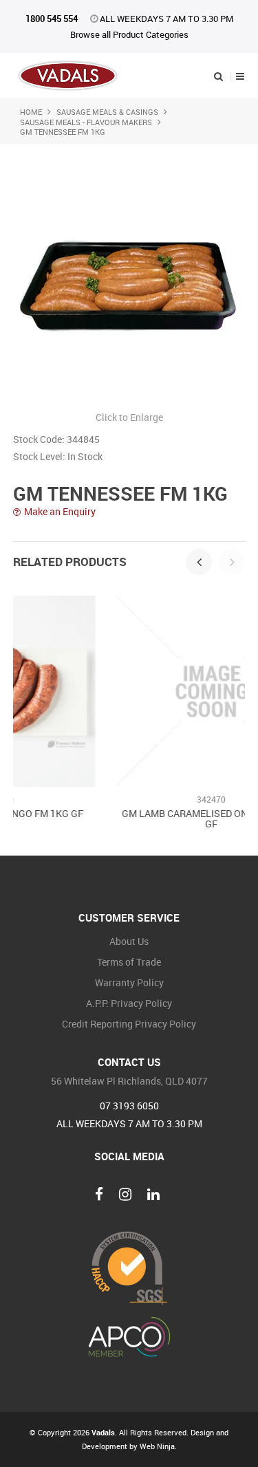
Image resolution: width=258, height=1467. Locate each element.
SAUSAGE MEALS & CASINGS (107, 112)
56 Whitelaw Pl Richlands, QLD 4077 (129, 1081)
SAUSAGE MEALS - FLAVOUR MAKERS (86, 122)
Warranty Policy (129, 982)
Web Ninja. (158, 1446)
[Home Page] (68, 74)
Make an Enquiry (60, 512)
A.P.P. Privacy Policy (129, 1003)
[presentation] (199, 562)
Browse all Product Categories (129, 34)
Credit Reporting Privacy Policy (129, 1023)
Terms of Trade (129, 961)
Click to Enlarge (129, 417)
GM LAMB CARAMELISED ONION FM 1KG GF (143, 818)
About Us (129, 941)
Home (31, 112)
